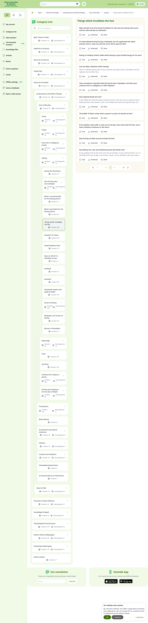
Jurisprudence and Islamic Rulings (49, 94)
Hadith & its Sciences (41, 48)
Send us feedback (12, 88)
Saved (8, 75)
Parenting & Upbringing (43, 546)
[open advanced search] (77, 4)
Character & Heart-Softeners (44, 501)
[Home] (32, 12)
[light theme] (13, 15)
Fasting (44, 158)
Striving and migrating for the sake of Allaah (50, 390)
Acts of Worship (45, 105)
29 (123, 167)
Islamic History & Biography (44, 535)
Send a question (12, 69)
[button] (82, 34)
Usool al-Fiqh (41, 488)
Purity (44, 116)
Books (8, 61)
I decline (117, 617)
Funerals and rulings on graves (50, 376)
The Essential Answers (15, 43)
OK (107, 617)
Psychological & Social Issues (44, 523)
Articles (9, 55)
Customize (140, 617)
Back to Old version (13, 94)
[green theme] (7, 15)
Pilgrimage (46, 341)
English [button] (141, 4)
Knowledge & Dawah (41, 512)
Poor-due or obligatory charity (50, 144)
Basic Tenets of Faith (41, 37)
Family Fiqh (38, 71)
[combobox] (58, 4)
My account (10, 24)
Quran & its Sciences (41, 60)
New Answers (11, 38)
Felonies (42, 443)
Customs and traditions (47, 454)
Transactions (43, 406)
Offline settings (14, 82)
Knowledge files (12, 49)
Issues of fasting (50, 303)
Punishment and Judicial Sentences (48, 431)
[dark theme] (20, 15)
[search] (84, 4)
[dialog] (124, 612)
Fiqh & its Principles (41, 82)
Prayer (44, 130)
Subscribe (72, 581)
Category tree (11, 32)
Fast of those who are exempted (50, 182)
